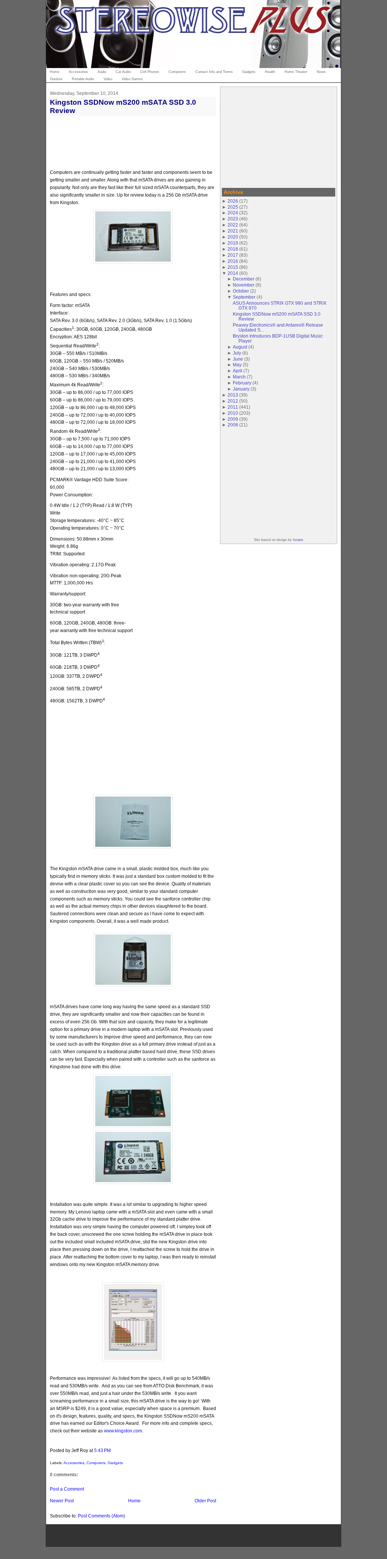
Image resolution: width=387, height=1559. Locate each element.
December (243, 278)
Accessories (73, 1463)
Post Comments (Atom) (101, 1515)
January (241, 388)
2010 (233, 413)
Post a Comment (67, 1488)
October (241, 290)
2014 (233, 273)
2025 (233, 207)
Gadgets (115, 1463)
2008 (233, 424)
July (237, 352)
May (237, 364)
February (242, 382)
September (244, 296)
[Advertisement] (278, 136)
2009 (233, 419)
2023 (233, 218)
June (238, 358)
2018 (233, 248)
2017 (233, 255)
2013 (233, 394)
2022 (233, 224)
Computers (96, 1463)
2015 (233, 267)
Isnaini (298, 540)
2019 (233, 242)
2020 (233, 236)
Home (134, 1500)
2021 (233, 230)
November (243, 284)
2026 (233, 200)
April (237, 370)
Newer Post (62, 1500)
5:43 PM (102, 1450)
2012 (233, 400)
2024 (233, 212)
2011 (233, 406)
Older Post (205, 1500)
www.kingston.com (123, 1430)
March (239, 376)
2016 (233, 261)
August (240, 346)
